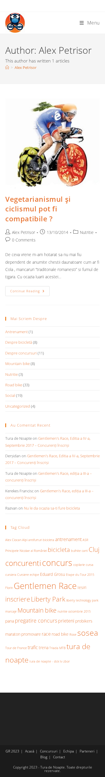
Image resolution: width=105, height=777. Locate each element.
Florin (9, 588)
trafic (33, 647)
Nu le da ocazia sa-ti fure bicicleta (52, 508)
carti (85, 551)
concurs (57, 563)
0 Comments (24, 240)
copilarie (79, 565)
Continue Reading (30, 292)
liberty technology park (82, 600)
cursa (89, 565)
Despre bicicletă (18, 342)
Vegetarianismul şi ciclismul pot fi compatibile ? (38, 208)
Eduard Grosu (52, 574)
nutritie (62, 611)
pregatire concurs (36, 620)
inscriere (17, 599)
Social (10, 395)
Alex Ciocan (13, 540)
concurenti (23, 563)
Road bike (13, 384)
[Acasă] (7, 67)
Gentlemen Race (45, 586)
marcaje (11, 611)
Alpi (24, 540)
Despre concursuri (21, 353)
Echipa (68, 751)
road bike (60, 634)
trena (43, 647)
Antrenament (16, 331)
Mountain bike (17, 363)
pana (9, 621)
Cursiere (23, 575)
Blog (43, 757)
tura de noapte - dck (44, 661)
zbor (66, 661)
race (46, 634)
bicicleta (59, 550)
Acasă (29, 751)
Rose (72, 634)
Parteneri (87, 751)
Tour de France (16, 648)
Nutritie (87, 232)
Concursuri (48, 751)
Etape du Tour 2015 (80, 575)
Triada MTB (57, 648)
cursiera (10, 575)
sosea (87, 632)
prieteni (66, 621)
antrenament (68, 539)
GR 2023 (12, 751)
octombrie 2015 (79, 611)
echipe (34, 575)
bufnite (76, 551)
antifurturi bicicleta (41, 540)
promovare (31, 634)
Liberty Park (48, 599)
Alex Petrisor (25, 67)
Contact (59, 757)
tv (61, 661)
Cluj (94, 549)
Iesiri (82, 587)
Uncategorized (17, 406)
